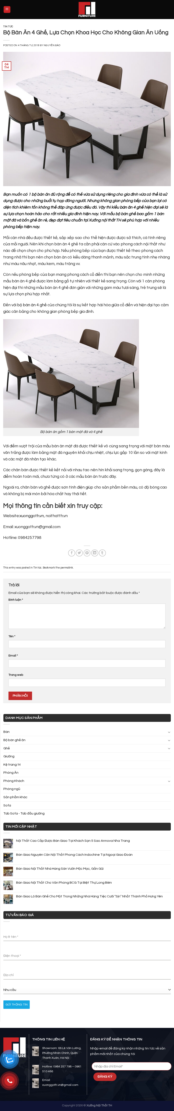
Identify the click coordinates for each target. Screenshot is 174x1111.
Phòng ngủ (11, 789)
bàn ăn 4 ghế (131, 207)
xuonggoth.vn (32, 516)
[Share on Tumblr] (102, 552)
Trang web (15, 674)
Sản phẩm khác (15, 797)
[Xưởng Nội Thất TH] (87, 9)
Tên (11, 636)
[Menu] (7, 9)
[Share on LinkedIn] (94, 552)
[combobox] (87, 990)
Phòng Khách (13, 781)
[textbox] (85, 990)
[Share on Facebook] (71, 552)
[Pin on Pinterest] (87, 552)
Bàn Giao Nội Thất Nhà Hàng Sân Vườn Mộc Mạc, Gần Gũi (60, 868)
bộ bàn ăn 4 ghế (32, 305)
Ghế (6, 748)
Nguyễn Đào (52, 45)
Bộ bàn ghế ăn (14, 740)
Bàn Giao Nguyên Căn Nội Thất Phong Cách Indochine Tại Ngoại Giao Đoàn (74, 854)
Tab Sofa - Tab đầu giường (24, 813)
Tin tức (8, 26)
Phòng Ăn (10, 772)
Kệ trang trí (12, 764)
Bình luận (15, 599)
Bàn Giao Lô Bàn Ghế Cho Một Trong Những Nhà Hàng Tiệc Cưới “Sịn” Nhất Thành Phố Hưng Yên (89, 896)
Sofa (7, 805)
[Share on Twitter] (79, 552)
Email (13, 655)
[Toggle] (169, 732)
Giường (8, 756)
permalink (66, 567)
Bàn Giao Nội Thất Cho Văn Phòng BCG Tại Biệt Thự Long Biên (64, 882)
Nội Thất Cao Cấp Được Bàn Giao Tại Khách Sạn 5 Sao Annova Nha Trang (73, 840)
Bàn (6, 731)
